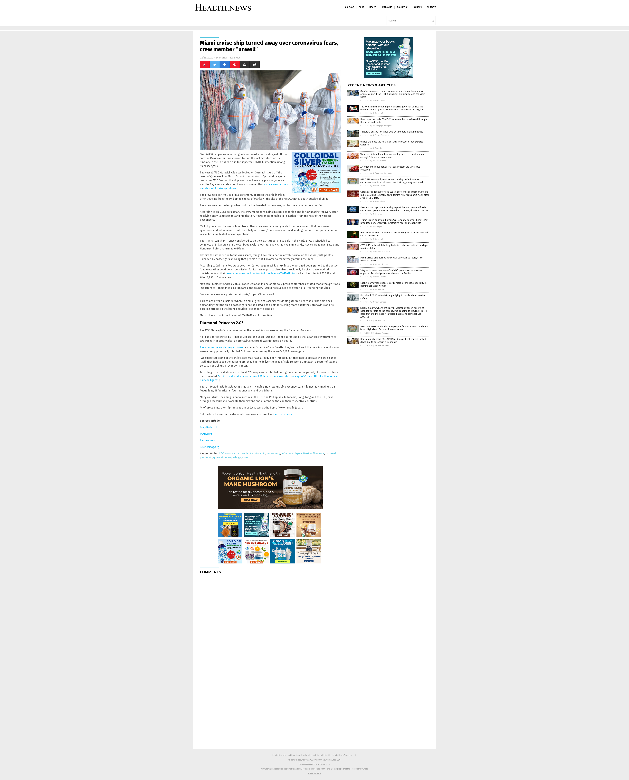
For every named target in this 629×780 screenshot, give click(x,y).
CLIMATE (431, 7)
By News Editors (379, 277)
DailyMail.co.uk (209, 427)
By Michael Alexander (381, 252)
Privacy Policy (314, 773)
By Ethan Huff (378, 113)
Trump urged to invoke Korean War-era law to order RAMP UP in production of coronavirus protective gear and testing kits (394, 221)
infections (287, 453)
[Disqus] (270, 617)
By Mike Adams (379, 101)
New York (318, 453)
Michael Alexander (229, 57)
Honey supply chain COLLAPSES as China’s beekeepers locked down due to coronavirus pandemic (393, 340)
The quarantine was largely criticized (222, 347)
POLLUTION (402, 7)
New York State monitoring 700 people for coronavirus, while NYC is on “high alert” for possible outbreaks (394, 328)
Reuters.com (207, 440)
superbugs (234, 457)
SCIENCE (349, 7)
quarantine (220, 457)
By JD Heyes (377, 214)
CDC (221, 453)
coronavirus (232, 453)
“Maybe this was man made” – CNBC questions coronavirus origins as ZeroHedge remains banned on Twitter (391, 272)
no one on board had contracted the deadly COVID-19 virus (261, 273)
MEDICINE (387, 7)
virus (245, 457)
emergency (273, 453)
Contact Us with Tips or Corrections (314, 764)
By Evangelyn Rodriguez (382, 126)
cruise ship (258, 453)
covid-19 (246, 453)
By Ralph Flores (379, 289)
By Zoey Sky (377, 148)
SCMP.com (206, 433)
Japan (298, 453)
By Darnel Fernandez (381, 135)
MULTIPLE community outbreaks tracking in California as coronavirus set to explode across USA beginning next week (391, 181)
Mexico (307, 453)
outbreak (331, 453)
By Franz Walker (379, 161)
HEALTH (373, 7)
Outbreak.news (282, 414)
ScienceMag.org (209, 446)
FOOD (361, 7)
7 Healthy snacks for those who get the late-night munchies (391, 131)
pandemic (206, 457)
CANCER (417, 7)
